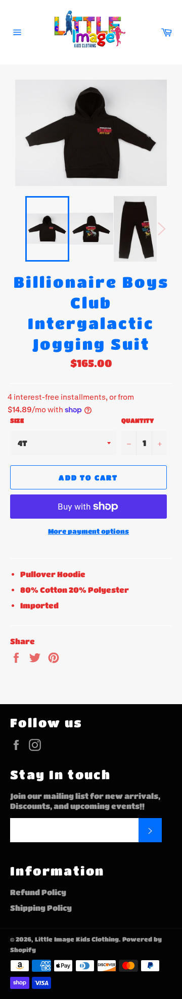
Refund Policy (38, 892)
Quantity (137, 420)
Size (17, 420)
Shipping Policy (41, 907)
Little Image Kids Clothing (77, 939)
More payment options (88, 531)
